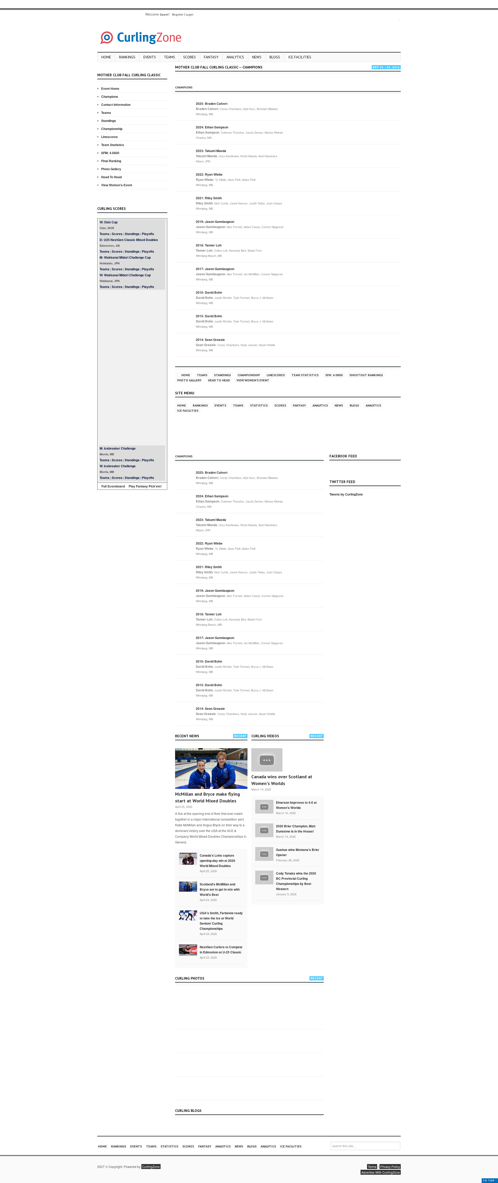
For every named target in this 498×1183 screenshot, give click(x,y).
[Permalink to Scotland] (188, 886)
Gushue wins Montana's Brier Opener (297, 852)
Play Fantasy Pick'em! (145, 486)
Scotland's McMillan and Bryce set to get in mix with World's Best (220, 889)
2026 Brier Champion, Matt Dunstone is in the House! (295, 829)
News (256, 57)
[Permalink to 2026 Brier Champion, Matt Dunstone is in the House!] (264, 830)
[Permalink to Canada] (188, 858)
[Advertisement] (132, 367)
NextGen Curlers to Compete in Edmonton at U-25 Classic (221, 949)
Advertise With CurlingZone (380, 1172)
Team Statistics (112, 144)
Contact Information (115, 104)
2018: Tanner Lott (209, 245)
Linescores (109, 136)
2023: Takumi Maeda (211, 150)
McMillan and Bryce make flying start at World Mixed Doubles (207, 797)
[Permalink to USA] (188, 915)
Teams (169, 57)
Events (149, 57)
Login (189, 14)
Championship (111, 128)
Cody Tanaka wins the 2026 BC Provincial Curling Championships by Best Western (296, 881)
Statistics (259, 405)
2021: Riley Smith (209, 198)
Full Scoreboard (113, 486)
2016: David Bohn (209, 292)
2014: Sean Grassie (210, 339)
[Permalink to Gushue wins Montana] (264, 853)
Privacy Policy (390, 1166)
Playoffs (148, 233)
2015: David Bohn (209, 316)
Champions (109, 96)
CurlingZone (151, 1166)
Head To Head (111, 177)
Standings (108, 120)
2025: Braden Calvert (211, 103)
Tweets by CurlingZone (346, 494)
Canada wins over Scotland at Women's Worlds (281, 780)
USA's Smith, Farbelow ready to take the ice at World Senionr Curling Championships (221, 921)
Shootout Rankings (366, 375)
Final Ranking (111, 161)
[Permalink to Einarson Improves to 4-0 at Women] (264, 806)
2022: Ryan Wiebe (209, 174)
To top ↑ (490, 1180)
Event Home (110, 88)
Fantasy (211, 57)
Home (106, 57)
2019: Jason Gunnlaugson (215, 221)
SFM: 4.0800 (110, 152)
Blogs (274, 57)
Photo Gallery (111, 169)
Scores (189, 57)
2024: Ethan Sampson (212, 127)
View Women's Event (116, 185)
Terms (372, 1166)
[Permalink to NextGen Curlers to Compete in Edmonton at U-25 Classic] (188, 949)
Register (177, 14)
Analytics (235, 57)
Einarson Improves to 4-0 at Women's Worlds (296, 805)
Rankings (127, 57)
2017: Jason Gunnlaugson (215, 268)
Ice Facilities (299, 57)
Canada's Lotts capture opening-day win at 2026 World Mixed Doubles (217, 860)
